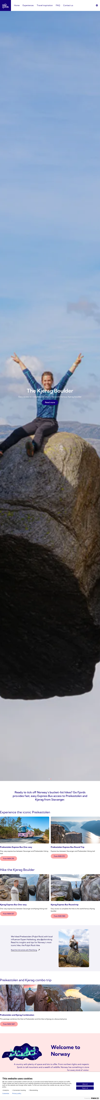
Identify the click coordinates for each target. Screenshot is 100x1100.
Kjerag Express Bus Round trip (64, 904)
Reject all (85, 1088)
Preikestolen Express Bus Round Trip (67, 847)
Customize (5, 1093)
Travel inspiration (45, 5)
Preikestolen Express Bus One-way (16, 847)
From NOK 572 (59, 856)
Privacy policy (16, 1093)
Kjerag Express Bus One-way (13, 904)
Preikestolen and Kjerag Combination (17, 1015)
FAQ (58, 5)
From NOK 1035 (59, 916)
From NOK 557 (8, 914)
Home (17, 5)
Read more (50, 402)
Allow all (85, 1084)
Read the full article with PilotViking (24, 950)
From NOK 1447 (9, 1024)
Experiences (28, 5)
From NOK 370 (8, 858)
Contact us (68, 5)
